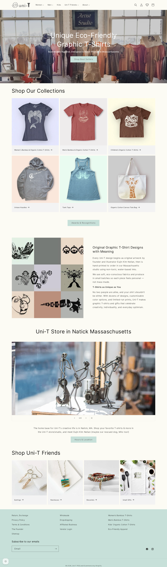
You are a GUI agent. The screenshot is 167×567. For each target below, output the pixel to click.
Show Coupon (57, 295)
